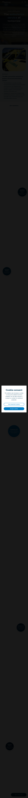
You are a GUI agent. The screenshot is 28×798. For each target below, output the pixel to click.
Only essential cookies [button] (14, 404)
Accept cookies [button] (14, 408)
